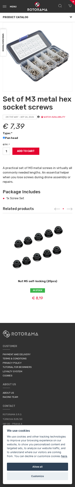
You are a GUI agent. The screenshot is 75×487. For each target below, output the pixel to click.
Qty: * (6, 144)
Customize (37, 476)
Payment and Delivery (17, 354)
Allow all (37, 466)
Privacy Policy (12, 363)
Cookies (7, 375)
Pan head (12, 138)
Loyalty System (12, 371)
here (64, 456)
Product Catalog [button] (15, 17)
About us (8, 392)
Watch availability (54, 117)
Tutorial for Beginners (17, 367)
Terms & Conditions (15, 358)
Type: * (7, 133)
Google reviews (3, 43)
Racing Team (10, 397)
